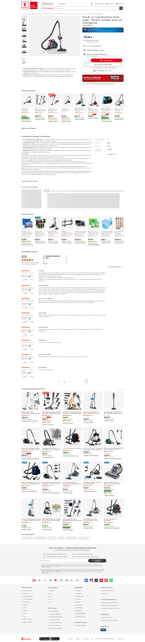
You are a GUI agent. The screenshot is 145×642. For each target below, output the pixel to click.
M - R (51, 599)
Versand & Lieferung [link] (55, 625)
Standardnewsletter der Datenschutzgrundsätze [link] (50, 565)
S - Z (51, 602)
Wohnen (25, 605)
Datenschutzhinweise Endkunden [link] (110, 608)
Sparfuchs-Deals (27, 590)
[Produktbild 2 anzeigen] (24, 23)
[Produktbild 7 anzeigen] (24, 50)
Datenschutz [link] (86, 638)
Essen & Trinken (27, 619)
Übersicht (52, 590)
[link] (62, 4)
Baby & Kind (26, 602)
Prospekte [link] (78, 593)
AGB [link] (92, 638)
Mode (24, 607)
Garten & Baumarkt (28, 596)
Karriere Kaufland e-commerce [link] (110, 620)
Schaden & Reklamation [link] (56, 622)
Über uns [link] (104, 593)
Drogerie (25, 610)
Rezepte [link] (78, 602)
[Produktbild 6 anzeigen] (24, 45)
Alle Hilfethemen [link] (54, 611)
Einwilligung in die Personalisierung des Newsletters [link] (51, 570)
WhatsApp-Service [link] (80, 616)
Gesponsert (23, 108)
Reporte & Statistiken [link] (107, 590)
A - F (51, 593)
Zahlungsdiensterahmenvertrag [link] (110, 602)
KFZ (24, 616)
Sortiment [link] (78, 599)
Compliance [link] (78, 638)
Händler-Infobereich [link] (81, 625)
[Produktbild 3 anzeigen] (24, 29)
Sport (24, 613)
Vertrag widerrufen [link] (54, 619)
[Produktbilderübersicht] (24, 36)
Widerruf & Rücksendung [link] (56, 617)
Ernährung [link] (79, 610)
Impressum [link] (70, 638)
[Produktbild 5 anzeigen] (24, 40)
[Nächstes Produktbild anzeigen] (24, 55)
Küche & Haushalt (27, 599)
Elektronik (25, 593)
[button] (55, 256)
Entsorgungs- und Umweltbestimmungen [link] (105, 638)
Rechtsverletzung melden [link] (56, 628)
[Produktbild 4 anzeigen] (24, 34)
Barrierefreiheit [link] (120, 638)
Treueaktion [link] (79, 605)
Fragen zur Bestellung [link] (55, 614)
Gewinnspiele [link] (79, 607)
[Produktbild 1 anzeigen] (24, 18)
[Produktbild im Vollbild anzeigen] (54, 36)
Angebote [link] (78, 590)
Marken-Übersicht (28, 622)
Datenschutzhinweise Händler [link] (110, 605)
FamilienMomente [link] (80, 613)
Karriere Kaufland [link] (106, 617)
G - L (51, 596)
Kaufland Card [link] (79, 596)
